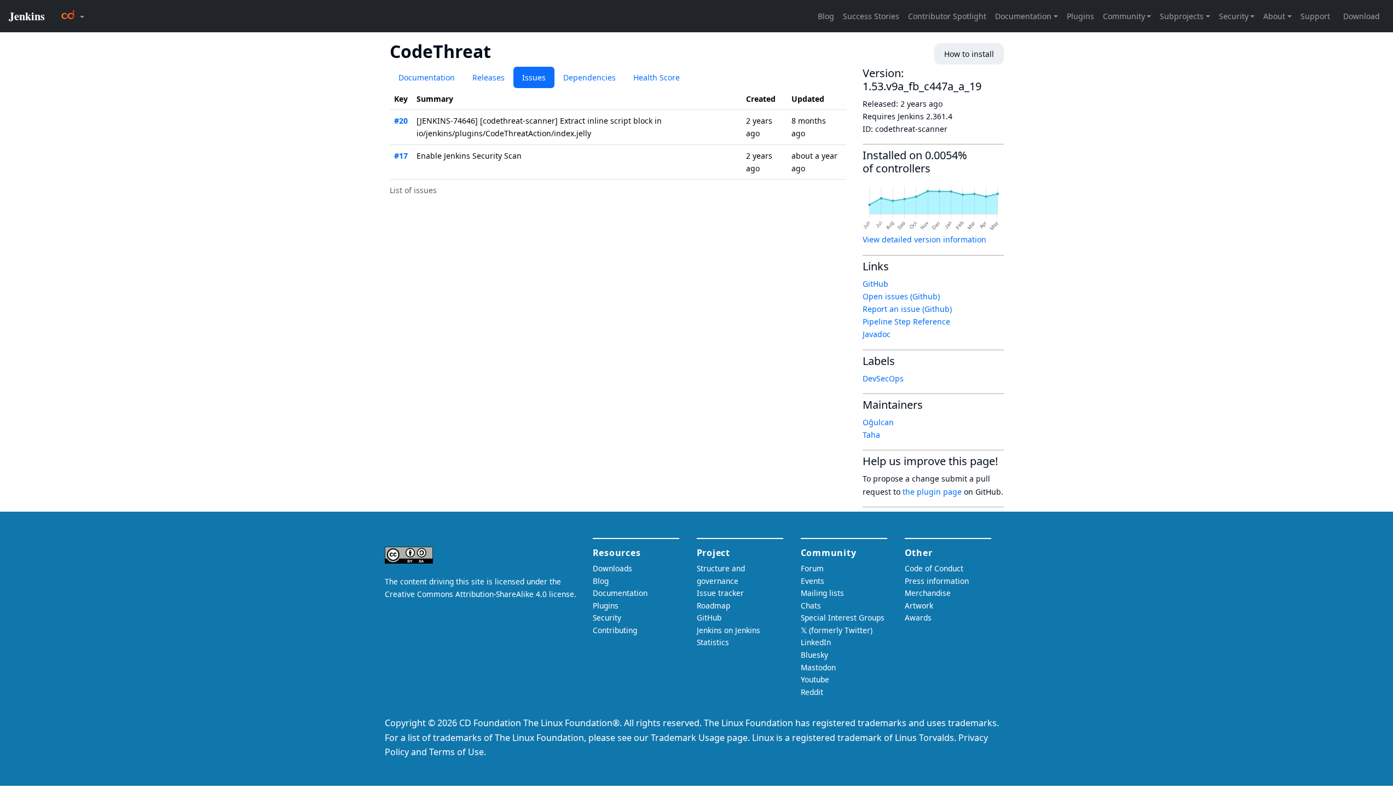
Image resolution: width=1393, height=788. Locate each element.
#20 (401, 120)
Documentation (426, 77)
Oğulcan (878, 422)
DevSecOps (883, 378)
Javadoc (877, 334)
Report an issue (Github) (907, 309)
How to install (969, 54)
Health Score (656, 77)
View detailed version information (924, 239)
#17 (401, 155)
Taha (871, 435)
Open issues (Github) (901, 296)
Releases (488, 77)
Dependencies (589, 77)
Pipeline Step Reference (906, 321)
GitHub (875, 284)
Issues (534, 77)
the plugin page (932, 491)
